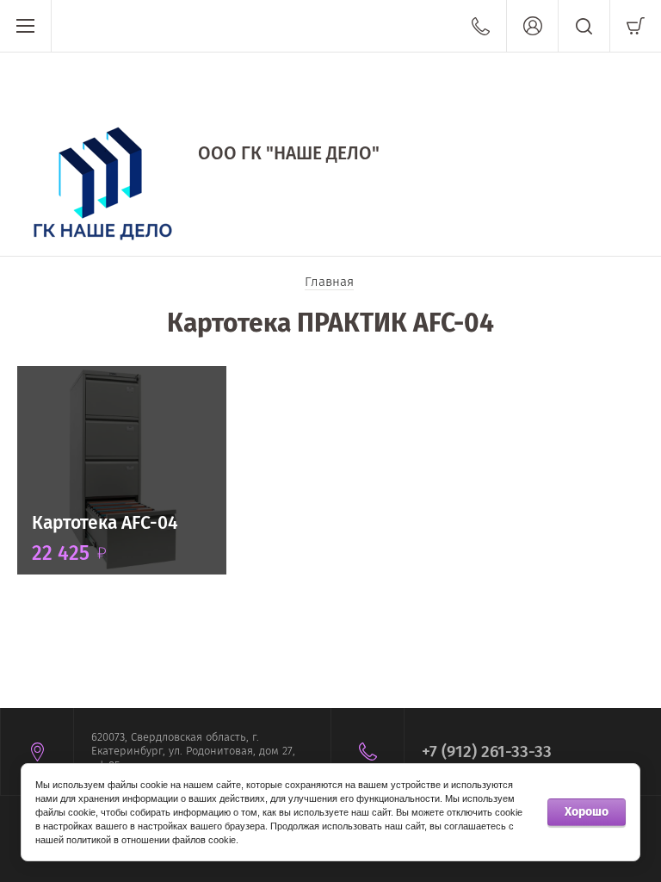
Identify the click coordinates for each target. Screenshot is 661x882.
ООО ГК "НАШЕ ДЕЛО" (289, 154)
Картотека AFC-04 (105, 523)
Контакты (480, 26)
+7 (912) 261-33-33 (487, 751)
